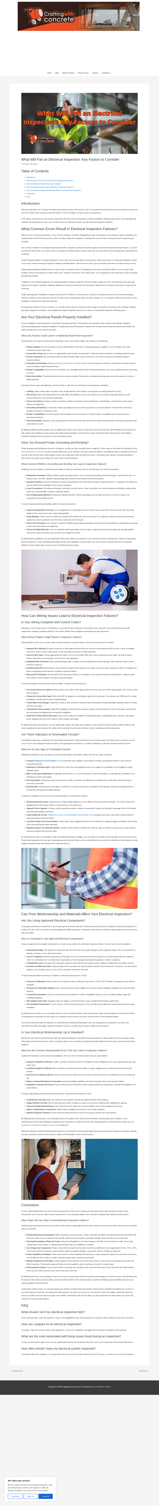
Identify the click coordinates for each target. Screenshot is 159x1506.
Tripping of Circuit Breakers (45, 761)
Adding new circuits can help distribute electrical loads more (70, 815)
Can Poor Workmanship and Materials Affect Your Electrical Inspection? (54, 190)
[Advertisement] (79, 52)
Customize (15, 1496)
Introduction (31, 177)
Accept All (45, 1496)
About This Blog (68, 73)
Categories (105, 73)
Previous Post (16, 1371)
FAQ (28, 197)
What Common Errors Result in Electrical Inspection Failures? (50, 181)
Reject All (30, 1496)
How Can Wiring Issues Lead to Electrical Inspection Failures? (50, 187)
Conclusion (31, 193)
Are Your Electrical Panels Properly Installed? (44, 184)
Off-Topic (25, 164)
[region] (30, 1489)
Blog (57, 73)
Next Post (144, 1371)
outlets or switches (76, 774)
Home (49, 73)
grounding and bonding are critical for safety (69, 363)
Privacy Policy (83, 73)
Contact (95, 73)
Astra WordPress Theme (101, 1387)
